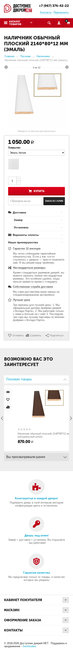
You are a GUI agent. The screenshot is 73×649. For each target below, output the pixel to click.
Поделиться (56, 335)
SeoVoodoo (29, 646)
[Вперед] (67, 67)
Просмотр (62, 392)
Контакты (46, 12)
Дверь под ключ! (37, 535)
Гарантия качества (36, 572)
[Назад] (6, 67)
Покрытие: (14, 147)
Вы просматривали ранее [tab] (25, 457)
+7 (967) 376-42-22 (54, 6)
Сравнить (35, 335)
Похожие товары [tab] (19, 379)
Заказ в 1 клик (54, 201)
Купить (39, 191)
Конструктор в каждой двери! (36, 498)
